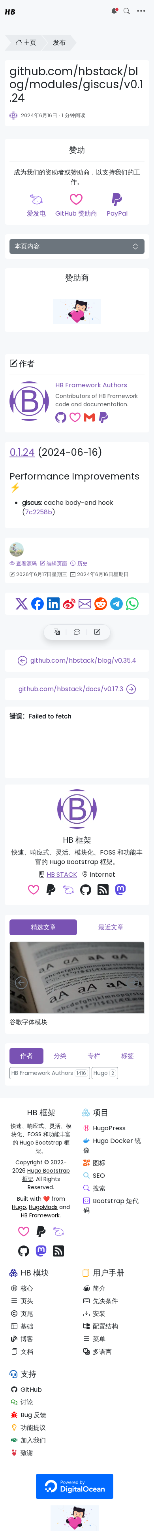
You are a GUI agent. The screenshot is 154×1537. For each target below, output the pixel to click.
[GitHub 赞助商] (75, 417)
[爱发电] (68, 890)
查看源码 (26, 563)
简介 (99, 1288)
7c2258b (38, 512)
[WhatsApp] (132, 603)
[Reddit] (100, 603)
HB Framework (40, 1215)
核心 (27, 1288)
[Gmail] (89, 417)
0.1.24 (22, 452)
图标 (99, 1162)
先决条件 (105, 1301)
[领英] (53, 603)
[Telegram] (116, 603)
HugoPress (109, 1128)
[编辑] (97, 632)
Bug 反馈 (33, 1414)
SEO (99, 1175)
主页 (30, 42)
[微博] (69, 603)
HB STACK (62, 874)
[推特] (21, 603)
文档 (27, 1351)
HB (10, 11)
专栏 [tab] (94, 1055)
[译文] (57, 632)
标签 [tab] (127, 1055)
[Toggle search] (126, 11)
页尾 (27, 1313)
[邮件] (85, 603)
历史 (82, 563)
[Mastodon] (120, 890)
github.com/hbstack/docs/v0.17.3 (71, 689)
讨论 (27, 1402)
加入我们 (33, 1440)
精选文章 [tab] (43, 927)
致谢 (27, 1452)
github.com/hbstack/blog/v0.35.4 (83, 660)
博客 (27, 1339)
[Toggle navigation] (141, 11)
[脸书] (37, 603)
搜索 (99, 1188)
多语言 (102, 1351)
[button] (77, 632)
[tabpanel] (77, 983)
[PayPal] (103, 417)
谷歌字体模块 (28, 1022)
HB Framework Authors (91, 385)
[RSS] (103, 890)
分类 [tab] (60, 1055)
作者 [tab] (26, 1055)
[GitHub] (60, 417)
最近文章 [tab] (111, 927)
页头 (27, 1301)
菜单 (99, 1339)
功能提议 (33, 1427)
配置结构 (105, 1326)
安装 (99, 1313)
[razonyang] (16, 549)
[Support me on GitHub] (77, 311)
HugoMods (43, 1207)
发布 (59, 42)
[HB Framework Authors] (13, 115)
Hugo (19, 1207)
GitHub (31, 1389)
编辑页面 (57, 563)
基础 (27, 1326)
